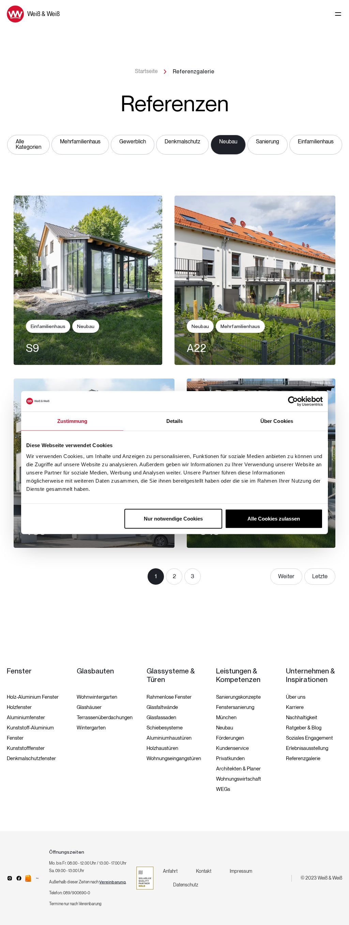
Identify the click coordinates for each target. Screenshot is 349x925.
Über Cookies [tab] (276, 421)
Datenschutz (185, 884)
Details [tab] (174, 421)
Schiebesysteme (165, 727)
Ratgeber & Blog (303, 727)
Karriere (295, 707)
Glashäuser (89, 707)
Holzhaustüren (162, 748)
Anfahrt (170, 871)
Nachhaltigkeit (301, 717)
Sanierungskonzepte (238, 697)
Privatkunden (230, 758)
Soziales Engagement (309, 738)
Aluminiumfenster (26, 717)
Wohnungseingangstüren (174, 758)
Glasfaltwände (162, 707)
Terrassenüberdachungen (105, 717)
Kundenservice (232, 748)
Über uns (295, 697)
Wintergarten (91, 727)
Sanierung (267, 142)
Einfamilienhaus (316, 142)
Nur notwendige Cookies (173, 518)
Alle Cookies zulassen (273, 518)
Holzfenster (19, 707)
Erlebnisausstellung (307, 748)
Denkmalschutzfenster (31, 758)
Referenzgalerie (303, 758)
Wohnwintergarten (97, 697)
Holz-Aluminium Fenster (33, 697)
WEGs (223, 789)
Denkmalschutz (182, 142)
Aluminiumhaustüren (169, 738)
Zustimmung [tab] (72, 421)
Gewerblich (132, 142)
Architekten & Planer (238, 768)
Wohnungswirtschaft (238, 779)
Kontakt (203, 871)
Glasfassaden (161, 717)
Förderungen (230, 738)
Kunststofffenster (26, 748)
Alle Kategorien (28, 144)
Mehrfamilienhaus (80, 142)
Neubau (228, 142)
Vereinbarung (112, 882)
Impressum (241, 871)
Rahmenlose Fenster (169, 697)
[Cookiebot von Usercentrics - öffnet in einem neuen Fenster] (293, 401)
